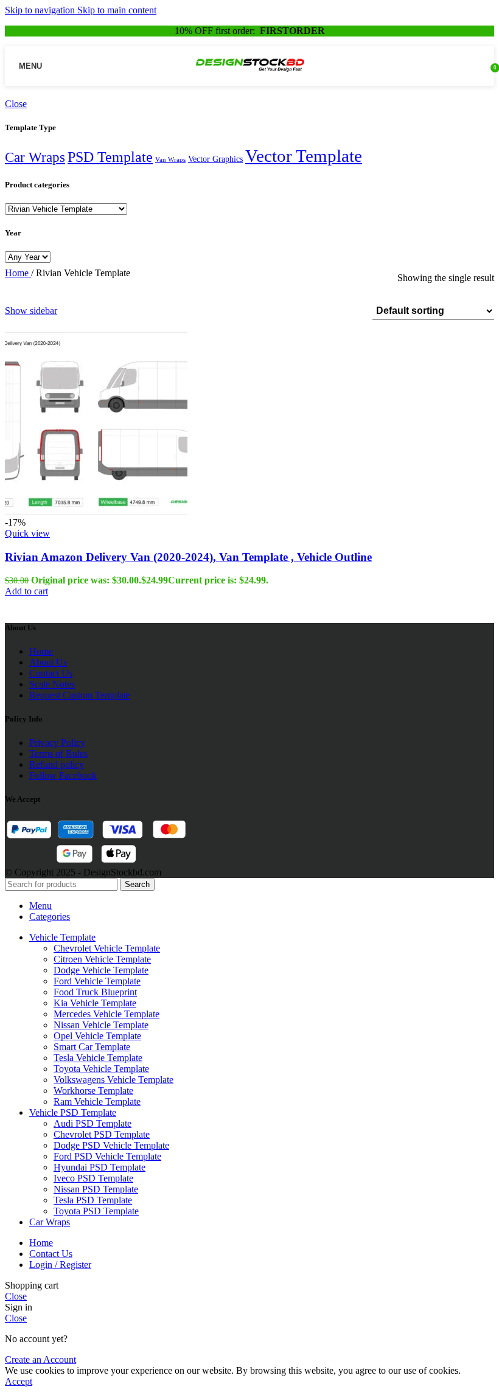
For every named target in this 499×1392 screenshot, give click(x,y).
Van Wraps (170, 159)
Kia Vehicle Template (95, 1003)
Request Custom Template (79, 695)
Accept (18, 1381)
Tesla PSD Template (93, 1200)
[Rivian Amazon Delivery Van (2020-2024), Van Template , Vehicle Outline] (96, 511)
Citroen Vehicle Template (102, 959)
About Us (48, 662)
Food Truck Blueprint (95, 992)
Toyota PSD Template (96, 1211)
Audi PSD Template (92, 1123)
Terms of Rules (58, 753)
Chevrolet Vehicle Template (107, 948)
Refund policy (56, 764)
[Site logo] (249, 75)
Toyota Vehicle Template (101, 1068)
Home (18, 273)
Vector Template (303, 155)
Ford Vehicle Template (97, 981)
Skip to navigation (41, 10)
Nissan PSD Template (96, 1189)
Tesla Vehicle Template (98, 1058)
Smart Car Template (92, 1047)
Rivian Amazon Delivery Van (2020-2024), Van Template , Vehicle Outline (188, 557)
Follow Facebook (63, 775)
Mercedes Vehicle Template (106, 1014)
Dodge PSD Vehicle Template (111, 1145)
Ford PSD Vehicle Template (107, 1156)
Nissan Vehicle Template (101, 1025)
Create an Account (40, 1359)
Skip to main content (116, 10)
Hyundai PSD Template (99, 1167)
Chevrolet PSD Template (102, 1134)
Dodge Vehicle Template (101, 970)
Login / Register (60, 1264)
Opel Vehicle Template (97, 1036)
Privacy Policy (57, 742)
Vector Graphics (215, 159)
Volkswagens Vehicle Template (113, 1079)
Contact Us (50, 673)
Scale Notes (52, 684)
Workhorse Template (93, 1090)
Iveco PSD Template (93, 1178)
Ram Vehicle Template (97, 1101)
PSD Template (110, 157)
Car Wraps (35, 157)
